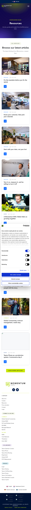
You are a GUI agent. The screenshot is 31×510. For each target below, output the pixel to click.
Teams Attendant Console (8, 477)
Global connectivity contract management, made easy (13, 322)
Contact (4, 407)
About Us (4, 398)
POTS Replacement (6, 459)
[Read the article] (5, 86)
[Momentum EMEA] (15, 384)
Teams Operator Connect (8, 448)
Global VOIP (5, 457)
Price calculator (5, 405)
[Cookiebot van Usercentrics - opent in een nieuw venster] (23, 226)
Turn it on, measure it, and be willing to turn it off (13, 183)
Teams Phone (5, 450)
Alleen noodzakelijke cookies (15, 283)
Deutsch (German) (10, 489)
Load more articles (15, 370)
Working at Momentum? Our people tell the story (13, 287)
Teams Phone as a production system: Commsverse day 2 (13, 356)
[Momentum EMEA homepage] (6, 6)
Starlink (3, 429)
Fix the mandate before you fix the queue (15, 81)
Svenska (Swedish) (22, 489)
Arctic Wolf (4, 441)
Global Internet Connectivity (8, 419)
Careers (3, 400)
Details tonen (23, 270)
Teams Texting (5, 469)
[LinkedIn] (13, 389)
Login (3, 409)
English (10, 486)
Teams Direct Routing (7, 453)
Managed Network (6, 427)
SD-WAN (4, 425)
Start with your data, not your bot (15, 149)
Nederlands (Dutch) (20, 486)
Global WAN (5, 421)
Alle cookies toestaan (15, 274)
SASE (3, 434)
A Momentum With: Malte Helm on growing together (15, 218)
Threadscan (4, 439)
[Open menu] (28, 6)
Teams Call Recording (7, 471)
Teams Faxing (5, 473)
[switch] (27, 255)
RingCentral (4, 455)
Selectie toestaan (15, 279)
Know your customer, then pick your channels (14, 116)
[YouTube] (17, 389)
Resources (4, 403)
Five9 (3, 467)
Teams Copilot (5, 479)
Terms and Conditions (20, 507)
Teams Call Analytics (7, 475)
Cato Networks (5, 437)
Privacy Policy (8, 507)
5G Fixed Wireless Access (8, 423)
